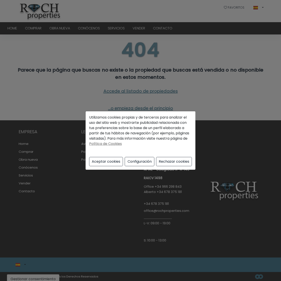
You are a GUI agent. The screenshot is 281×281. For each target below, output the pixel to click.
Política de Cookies (105, 143)
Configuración (140, 161)
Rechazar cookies (174, 161)
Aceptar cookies (106, 161)
